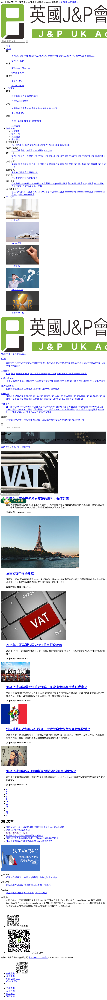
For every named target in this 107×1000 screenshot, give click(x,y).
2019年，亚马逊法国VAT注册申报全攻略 (34, 645)
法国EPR (44, 145)
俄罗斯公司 (25, 164)
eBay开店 (26, 183)
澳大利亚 (53, 108)
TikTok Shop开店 (34, 186)
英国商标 (24, 96)
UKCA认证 (38, 150)
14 (7, 811)
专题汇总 (16, 447)
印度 (32, 373)
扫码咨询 (10, 973)
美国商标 (15, 108)
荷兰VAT (80, 56)
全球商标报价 (17, 113)
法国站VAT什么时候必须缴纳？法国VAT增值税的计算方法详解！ (36, 827)
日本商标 (24, 108)
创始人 (27, 877)
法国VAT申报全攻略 (20, 573)
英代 (18, 150)
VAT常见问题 (41, 893)
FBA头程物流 (7, 386)
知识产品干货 (78, 420)
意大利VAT (53, 56)
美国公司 (15, 164)
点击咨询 (10, 976)
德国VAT (43, 56)
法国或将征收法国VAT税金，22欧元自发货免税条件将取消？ (48, 729)
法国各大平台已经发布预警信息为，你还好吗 (37, 498)
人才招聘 (53, 877)
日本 (27, 373)
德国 (18, 373)
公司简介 (10, 877)
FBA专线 (15, 178)
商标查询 (15, 126)
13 (7, 808)
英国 (13, 373)
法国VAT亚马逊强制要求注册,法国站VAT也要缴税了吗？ (32, 838)
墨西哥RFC (16, 81)
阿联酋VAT (16, 68)
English (22, 354)
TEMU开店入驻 (96, 407)
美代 (23, 150)
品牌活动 (19, 877)
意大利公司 (43, 156)
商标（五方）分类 (19, 121)
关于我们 (10, 420)
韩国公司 (44, 164)
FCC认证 (48, 150)
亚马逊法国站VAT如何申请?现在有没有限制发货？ (41, 771)
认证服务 (15, 131)
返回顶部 (10, 996)
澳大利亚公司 (84, 164)
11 (7, 803)
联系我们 (19, 420)
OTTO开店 (27, 192)
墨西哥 (44, 373)
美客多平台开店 (75, 183)
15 (7, 813)
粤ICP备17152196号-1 (38, 957)
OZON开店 (29, 194)
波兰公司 (64, 156)
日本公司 (35, 164)
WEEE (21, 145)
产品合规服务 (7, 378)
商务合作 (28, 420)
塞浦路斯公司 (96, 396)
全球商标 (10, 88)
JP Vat (8, 48)
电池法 (28, 145)
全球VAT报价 (17, 61)
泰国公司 (64, 164)
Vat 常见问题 (17, 289)
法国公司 (15, 156)
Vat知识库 (46, 420)
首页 (8, 46)
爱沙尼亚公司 (75, 156)
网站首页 (5, 447)
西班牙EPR (54, 145)
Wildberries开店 (23, 412)
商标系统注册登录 (19, 101)
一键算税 (46, 885)
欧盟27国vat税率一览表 (17, 833)
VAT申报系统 (17, 73)
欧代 (13, 150)
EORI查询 (28, 885)
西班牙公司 (54, 156)
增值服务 (10, 128)
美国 (22, 373)
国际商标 (5, 371)
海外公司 (15, 134)
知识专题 (15, 266)
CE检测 (29, 150)
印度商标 (33, 108)
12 (7, 806)
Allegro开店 (88, 183)
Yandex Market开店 (85, 192)
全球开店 (15, 139)
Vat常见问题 (65, 420)
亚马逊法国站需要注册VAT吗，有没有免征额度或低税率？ (46, 687)
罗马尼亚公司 (88, 156)
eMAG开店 (59, 192)
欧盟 (8, 373)
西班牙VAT (34, 56)
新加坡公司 (54, 164)
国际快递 (33, 178)
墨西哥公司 (96, 164)
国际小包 (24, 178)
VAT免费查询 (17, 86)
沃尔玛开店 (16, 192)
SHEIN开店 (21, 186)
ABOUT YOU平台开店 (43, 192)
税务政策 (19, 893)
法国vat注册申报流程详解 (18, 830)
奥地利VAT (90, 56)
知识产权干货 (17, 313)
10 (7, 801)
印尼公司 (73, 164)
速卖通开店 (46, 183)
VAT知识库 (29, 893)
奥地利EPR (64, 145)
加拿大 (37, 373)
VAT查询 (19, 885)
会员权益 (72, 2)
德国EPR (35, 145)
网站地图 (10, 885)
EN (78, 2)
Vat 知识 (10, 197)
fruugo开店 (19, 194)
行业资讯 (15, 220)
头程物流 (15, 137)
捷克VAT (63, 56)
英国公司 (24, 156)
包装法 (14, 145)
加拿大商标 (43, 108)
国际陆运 (33, 172)
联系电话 (10, 994)
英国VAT (15, 56)
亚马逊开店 (16, 183)
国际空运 (24, 172)
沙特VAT (26, 68)
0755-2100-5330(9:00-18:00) (13, 980)
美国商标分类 (35, 121)
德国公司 (33, 156)
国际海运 (15, 172)
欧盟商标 (15, 96)
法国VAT (24, 56)
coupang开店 (70, 192)
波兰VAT (71, 56)
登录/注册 (62, 2)
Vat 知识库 (16, 243)
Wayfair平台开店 (59, 183)
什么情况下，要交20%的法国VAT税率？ (24, 835)
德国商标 (33, 96)
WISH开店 (36, 183)
